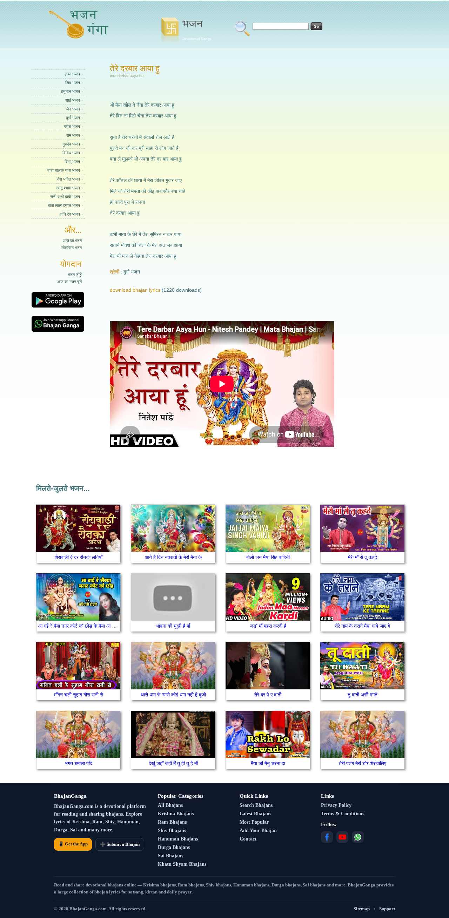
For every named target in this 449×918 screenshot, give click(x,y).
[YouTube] (342, 837)
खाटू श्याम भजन (68, 187)
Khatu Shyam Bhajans (182, 864)
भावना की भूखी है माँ (173, 626)
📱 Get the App (73, 843)
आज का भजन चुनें (69, 281)
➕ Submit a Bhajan (120, 844)
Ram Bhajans (172, 822)
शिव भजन (72, 82)
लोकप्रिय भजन (71, 247)
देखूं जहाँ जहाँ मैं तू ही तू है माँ (173, 763)
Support (387, 908)
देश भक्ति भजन (68, 179)
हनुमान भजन (70, 91)
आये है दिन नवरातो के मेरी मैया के (173, 557)
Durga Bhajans (174, 847)
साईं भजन (72, 100)
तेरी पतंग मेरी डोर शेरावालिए (362, 763)
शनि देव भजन (70, 214)
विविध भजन (71, 152)
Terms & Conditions (342, 813)
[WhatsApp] (358, 837)
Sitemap (362, 908)
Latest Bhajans (255, 813)
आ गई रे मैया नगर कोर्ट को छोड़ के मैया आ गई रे (79, 626)
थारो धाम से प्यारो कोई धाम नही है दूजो (173, 694)
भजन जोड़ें (75, 274)
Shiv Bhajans (172, 830)
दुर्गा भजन (73, 117)
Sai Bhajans (170, 855)
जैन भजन (73, 109)
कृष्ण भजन (72, 74)
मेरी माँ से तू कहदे (362, 557)
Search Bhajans (256, 805)
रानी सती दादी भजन (65, 196)
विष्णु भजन (72, 161)
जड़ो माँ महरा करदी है (268, 626)
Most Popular (254, 822)
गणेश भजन (72, 126)
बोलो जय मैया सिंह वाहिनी (268, 557)
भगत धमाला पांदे (78, 763)
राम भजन (73, 135)
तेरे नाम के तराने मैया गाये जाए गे (362, 626)
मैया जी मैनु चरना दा (268, 763)
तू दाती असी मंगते (362, 694)
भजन (196, 29)
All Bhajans (170, 805)
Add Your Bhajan (258, 830)
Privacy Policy (336, 805)
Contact (248, 839)
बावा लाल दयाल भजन (64, 205)
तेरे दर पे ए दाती (267, 694)
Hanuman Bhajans (178, 839)
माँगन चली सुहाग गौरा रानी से (78, 694)
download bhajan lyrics (135, 290)
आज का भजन (72, 240)
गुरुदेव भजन (71, 144)
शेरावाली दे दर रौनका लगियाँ (78, 557)
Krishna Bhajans (176, 813)
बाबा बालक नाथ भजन (63, 170)
